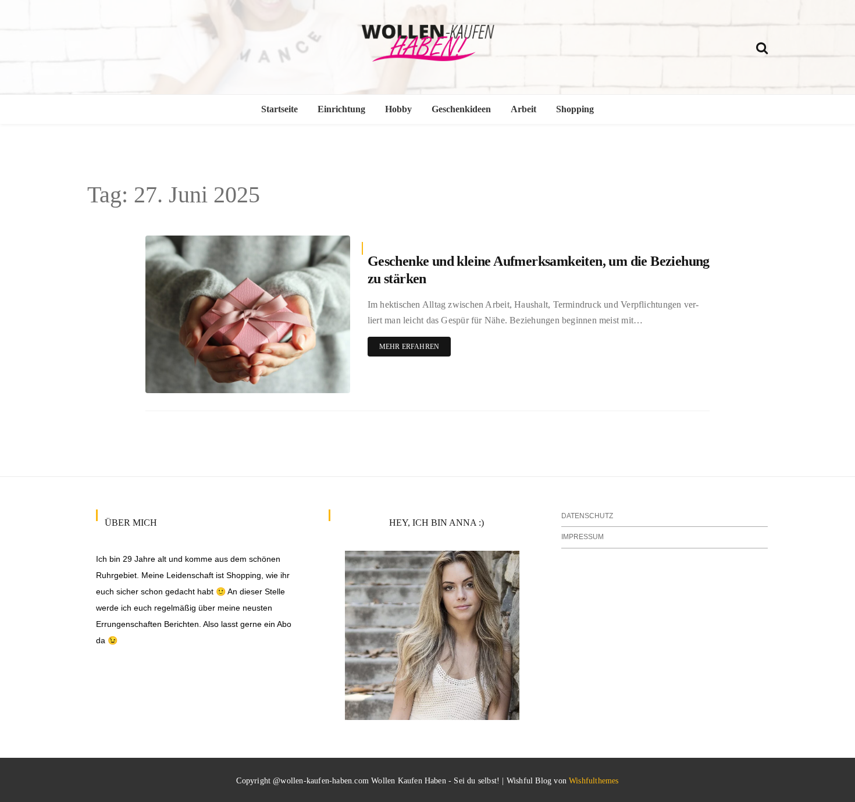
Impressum (582, 537)
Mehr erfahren (409, 347)
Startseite (279, 109)
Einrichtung (341, 109)
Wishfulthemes (594, 780)
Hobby (398, 109)
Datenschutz (587, 516)
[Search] (762, 46)
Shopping (575, 109)
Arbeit (523, 109)
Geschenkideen (461, 109)
